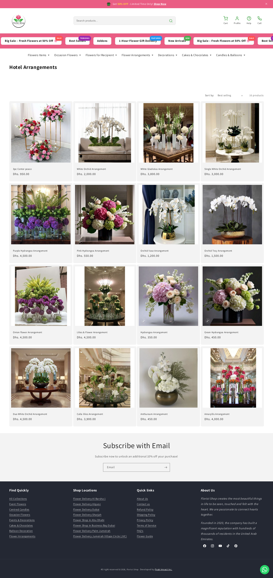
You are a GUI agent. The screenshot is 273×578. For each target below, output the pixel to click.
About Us (142, 498)
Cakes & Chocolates (195, 55)
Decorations (166, 55)
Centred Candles (19, 509)
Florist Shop (133, 569)
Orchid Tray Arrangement (218, 250)
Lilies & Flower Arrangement (92, 332)
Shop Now (160, 4)
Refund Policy (145, 509)
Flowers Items (37, 55)
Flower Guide (145, 536)
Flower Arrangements (136, 55)
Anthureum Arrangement (154, 413)
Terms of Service (146, 525)
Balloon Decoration (21, 530)
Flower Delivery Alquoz (87, 504)
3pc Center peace (22, 169)
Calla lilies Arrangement (90, 413)
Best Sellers (63, 40)
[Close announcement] (266, 4)
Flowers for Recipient (100, 55)
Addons (86, 41)
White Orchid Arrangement (91, 169)
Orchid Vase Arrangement (155, 250)
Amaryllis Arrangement (217, 413)
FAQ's (140, 530)
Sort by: (209, 95)
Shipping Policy (146, 515)
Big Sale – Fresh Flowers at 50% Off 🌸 (209, 40)
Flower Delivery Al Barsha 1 (89, 498)
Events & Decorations (22, 520)
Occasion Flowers (66, 55)
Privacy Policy (145, 520)
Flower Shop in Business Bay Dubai (94, 525)
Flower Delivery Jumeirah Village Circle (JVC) (100, 536)
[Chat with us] (264, 569)
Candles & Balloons (229, 55)
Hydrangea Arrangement (154, 332)
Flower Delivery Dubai (86, 509)
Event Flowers (17, 504)
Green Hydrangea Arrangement (221, 332)
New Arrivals (163, 40)
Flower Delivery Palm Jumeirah (91, 530)
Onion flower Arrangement (27, 332)
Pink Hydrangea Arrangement (93, 250)
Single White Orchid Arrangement (222, 169)
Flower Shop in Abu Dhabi (88, 520)
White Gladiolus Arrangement (157, 169)
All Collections (18, 498)
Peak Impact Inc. (163, 569)
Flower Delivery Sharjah (87, 515)
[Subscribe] (166, 467)
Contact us (143, 504)
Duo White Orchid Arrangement (30, 413)
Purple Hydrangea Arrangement (30, 250)
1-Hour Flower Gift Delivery (124, 40)
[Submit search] (171, 20)
